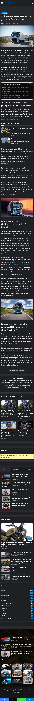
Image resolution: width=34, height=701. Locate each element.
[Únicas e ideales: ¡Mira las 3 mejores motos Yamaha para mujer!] (6, 667)
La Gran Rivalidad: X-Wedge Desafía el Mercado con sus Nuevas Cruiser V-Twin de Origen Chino (21, 561)
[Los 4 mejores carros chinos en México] (17, 673)
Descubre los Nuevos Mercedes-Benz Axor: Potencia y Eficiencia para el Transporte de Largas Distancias (8, 434)
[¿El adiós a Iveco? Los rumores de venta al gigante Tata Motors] (25, 425)
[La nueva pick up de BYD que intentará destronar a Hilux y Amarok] (6, 477)
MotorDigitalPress (6, 618)
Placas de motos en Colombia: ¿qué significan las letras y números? (20, 491)
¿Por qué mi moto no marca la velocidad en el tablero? (20, 504)
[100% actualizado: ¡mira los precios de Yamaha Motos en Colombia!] (6, 680)
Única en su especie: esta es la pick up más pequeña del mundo (22, 497)
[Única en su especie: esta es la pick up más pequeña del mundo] (6, 499)
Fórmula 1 (4, 613)
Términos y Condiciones (14, 695)
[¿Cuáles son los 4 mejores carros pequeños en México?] (6, 673)
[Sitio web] (17, 390)
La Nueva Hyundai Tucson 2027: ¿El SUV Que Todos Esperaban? (21, 553)
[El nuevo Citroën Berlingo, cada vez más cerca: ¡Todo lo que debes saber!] (28, 680)
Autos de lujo (5, 598)
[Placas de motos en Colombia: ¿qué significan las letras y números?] (6, 492)
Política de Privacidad (26, 695)
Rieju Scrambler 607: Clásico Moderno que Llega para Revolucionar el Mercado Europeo (16, 545)
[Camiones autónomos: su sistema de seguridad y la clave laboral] (5, 140)
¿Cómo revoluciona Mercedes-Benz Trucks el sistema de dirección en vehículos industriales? (8, 413)
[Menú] (2, 3)
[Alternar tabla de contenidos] (29, 84)
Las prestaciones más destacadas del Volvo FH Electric (17, 92)
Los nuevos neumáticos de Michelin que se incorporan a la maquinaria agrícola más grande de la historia (21, 131)
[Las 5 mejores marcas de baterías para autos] (28, 673)
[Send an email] (9, 23)
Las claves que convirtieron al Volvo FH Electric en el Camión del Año (16, 96)
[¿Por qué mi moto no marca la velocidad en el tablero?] (6, 506)
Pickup (4, 600)
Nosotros (5, 695)
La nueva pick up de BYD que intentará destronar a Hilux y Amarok (20, 476)
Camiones (8, 10)
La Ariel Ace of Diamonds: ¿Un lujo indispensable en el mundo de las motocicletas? (21, 576)
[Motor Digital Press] (10, 3)
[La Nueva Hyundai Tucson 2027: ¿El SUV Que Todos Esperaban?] (5, 555)
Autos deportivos (6, 603)
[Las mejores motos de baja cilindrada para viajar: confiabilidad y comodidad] (17, 667)
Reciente (15, 469)
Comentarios (27, 469)
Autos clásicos (6, 605)
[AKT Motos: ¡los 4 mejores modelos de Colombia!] (28, 667)
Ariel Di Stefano (5, 23)
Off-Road (4, 615)
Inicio (3, 10)
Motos (3, 593)
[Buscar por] (32, 3)
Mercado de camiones (17, 370)
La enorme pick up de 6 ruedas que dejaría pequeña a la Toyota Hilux (22, 483)
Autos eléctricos (6, 595)
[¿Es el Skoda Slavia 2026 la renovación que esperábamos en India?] (5, 569)
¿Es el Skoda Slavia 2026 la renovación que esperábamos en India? (20, 568)
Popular (5, 469)
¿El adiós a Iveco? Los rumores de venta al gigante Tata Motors (24, 432)
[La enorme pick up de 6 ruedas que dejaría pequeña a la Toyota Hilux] (6, 484)
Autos (3, 590)
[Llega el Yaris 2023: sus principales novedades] (17, 680)
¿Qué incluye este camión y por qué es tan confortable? (16, 88)
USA (3, 610)
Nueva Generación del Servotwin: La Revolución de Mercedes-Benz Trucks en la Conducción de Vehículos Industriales (25, 413)
